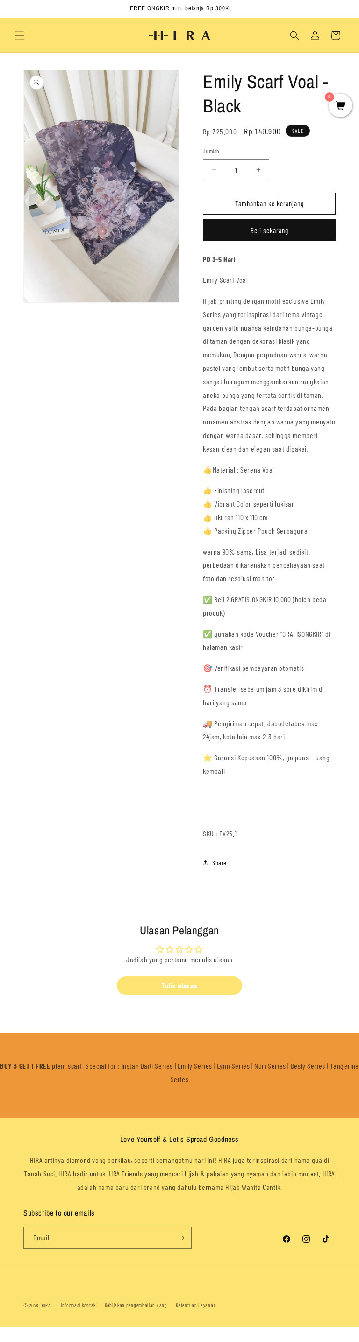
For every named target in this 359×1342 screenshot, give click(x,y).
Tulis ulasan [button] (179, 985)
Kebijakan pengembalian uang (136, 1305)
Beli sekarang (269, 230)
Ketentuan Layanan (196, 1305)
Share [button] (219, 863)
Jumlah (211, 151)
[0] (340, 105)
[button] (19, 35)
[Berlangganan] (181, 1238)
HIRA (46, 1305)
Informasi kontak (78, 1305)
